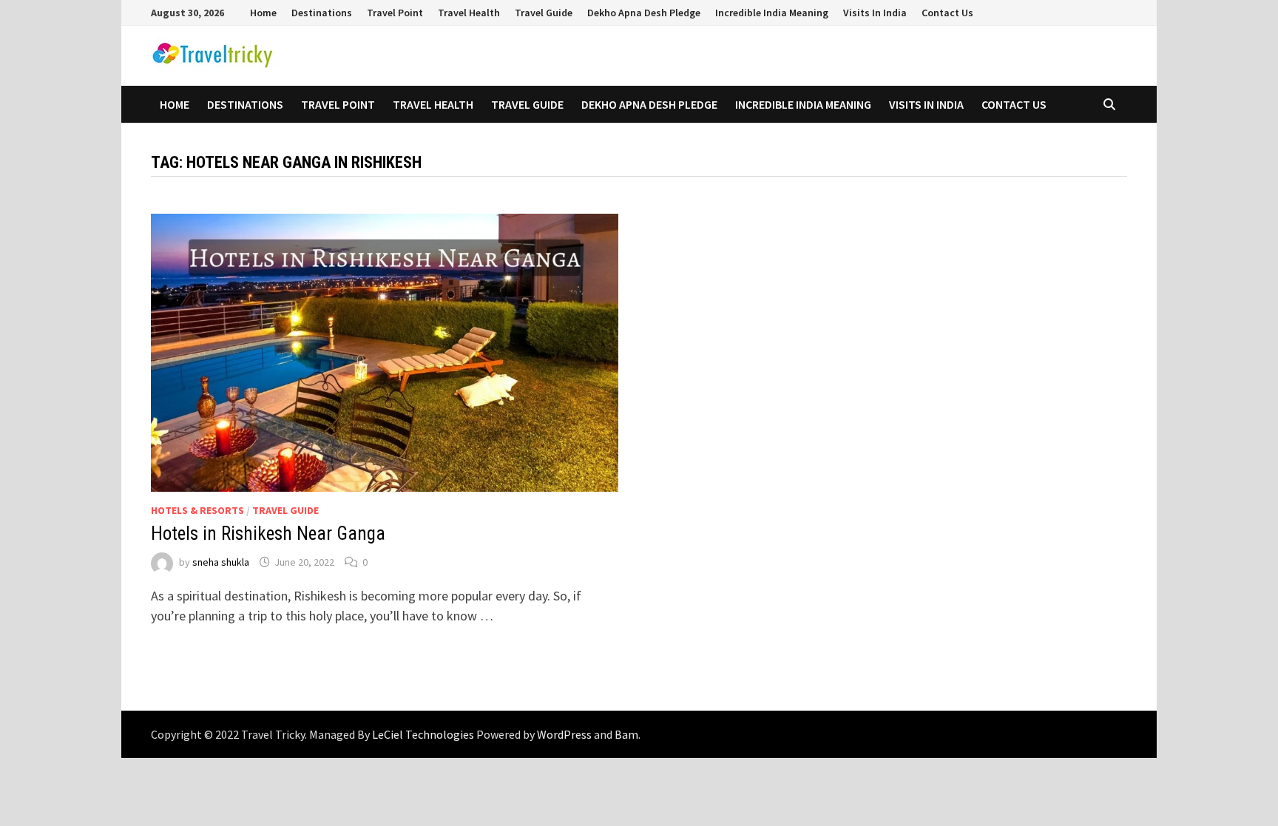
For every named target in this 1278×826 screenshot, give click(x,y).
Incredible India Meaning (771, 12)
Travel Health (469, 12)
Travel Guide (543, 12)
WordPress (564, 734)
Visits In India (875, 12)
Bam (626, 734)
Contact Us (947, 12)
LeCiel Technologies (424, 734)
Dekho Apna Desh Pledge (643, 12)
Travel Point (395, 12)
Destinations (321, 12)
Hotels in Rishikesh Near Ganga (268, 533)
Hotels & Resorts (197, 510)
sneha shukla (220, 562)
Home (263, 12)
